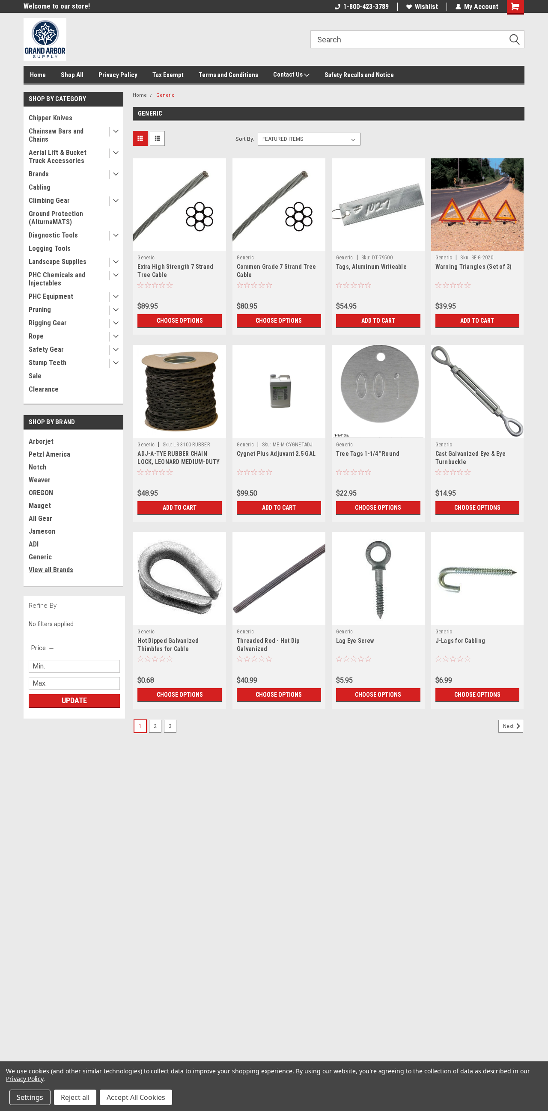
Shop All (72, 75)
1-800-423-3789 (366, 7)
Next (509, 726)
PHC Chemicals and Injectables (57, 279)
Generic (40, 557)
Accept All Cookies (136, 1097)
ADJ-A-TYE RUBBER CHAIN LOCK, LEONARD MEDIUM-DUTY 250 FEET (178, 461)
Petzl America (49, 454)
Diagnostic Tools (53, 235)
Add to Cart (378, 320)
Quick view (180, 244)
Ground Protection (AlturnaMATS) (56, 218)
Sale (35, 376)
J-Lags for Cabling (460, 640)
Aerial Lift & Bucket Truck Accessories (57, 157)
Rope (36, 336)
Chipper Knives (50, 118)
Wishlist (426, 7)
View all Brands (51, 570)
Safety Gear (46, 349)
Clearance (44, 389)
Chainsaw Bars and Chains (56, 135)
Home (38, 75)
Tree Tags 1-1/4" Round (368, 453)
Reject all (75, 1097)
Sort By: (244, 139)
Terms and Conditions (228, 75)
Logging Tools (50, 248)
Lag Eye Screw (355, 640)
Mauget (40, 506)
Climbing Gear (49, 200)
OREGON (41, 493)
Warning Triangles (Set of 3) (473, 266)
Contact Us (288, 74)
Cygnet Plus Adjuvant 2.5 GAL (276, 453)
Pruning (40, 310)
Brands (39, 174)
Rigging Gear (48, 323)
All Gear (40, 518)
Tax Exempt (168, 75)
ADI (34, 544)
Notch (37, 467)
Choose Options (180, 320)
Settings (30, 1097)
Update (74, 700)
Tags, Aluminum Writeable (371, 266)
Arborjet (41, 441)
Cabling (40, 187)
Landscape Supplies (57, 262)
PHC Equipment (51, 296)
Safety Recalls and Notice (359, 75)
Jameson (42, 531)
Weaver (40, 480)
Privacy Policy (117, 75)
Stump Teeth (47, 363)
